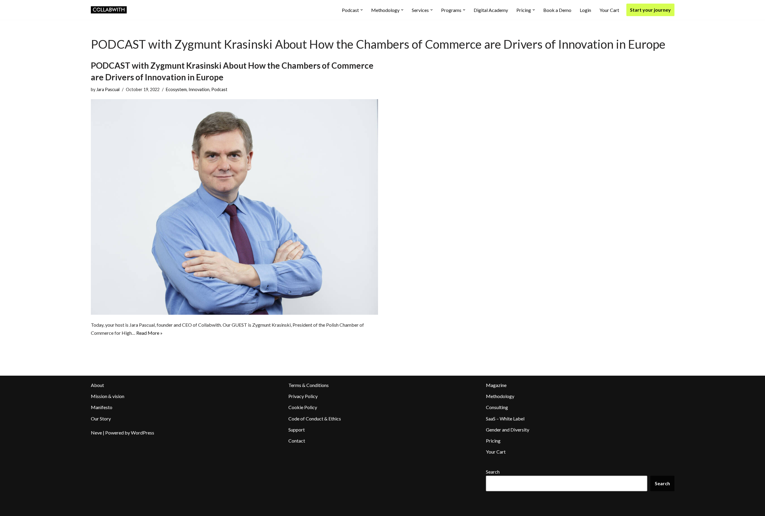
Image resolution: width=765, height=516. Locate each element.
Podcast (219, 89)
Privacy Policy (303, 396)
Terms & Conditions (308, 385)
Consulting (497, 407)
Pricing (493, 440)
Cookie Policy (302, 407)
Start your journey (650, 10)
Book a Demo (557, 10)
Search (493, 471)
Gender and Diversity (507, 429)
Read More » (149, 333)
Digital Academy (491, 10)
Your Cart (609, 10)
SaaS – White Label (505, 418)
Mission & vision (107, 396)
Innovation (199, 89)
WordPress (142, 432)
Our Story (101, 418)
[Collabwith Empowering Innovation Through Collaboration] (109, 9)
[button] (361, 10)
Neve (96, 432)
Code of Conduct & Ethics (314, 418)
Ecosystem (176, 89)
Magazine (496, 385)
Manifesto (101, 407)
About (97, 385)
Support (296, 429)
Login (585, 10)
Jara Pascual (108, 89)
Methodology (500, 396)
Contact (296, 440)
